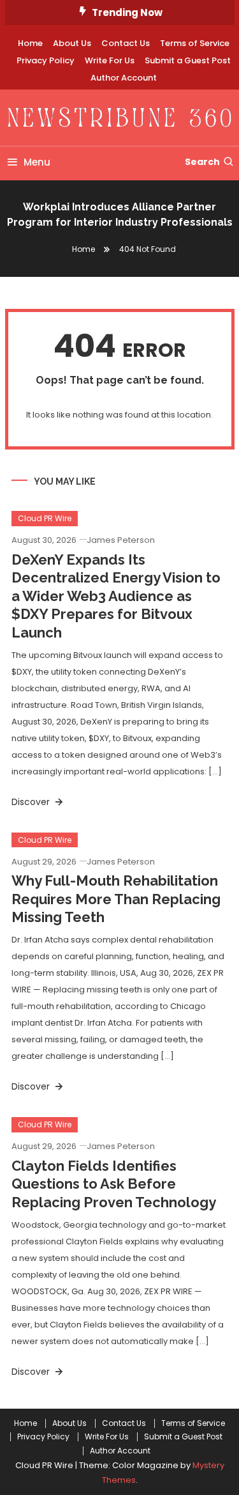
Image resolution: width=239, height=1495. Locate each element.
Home (30, 43)
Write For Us (109, 60)
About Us (72, 43)
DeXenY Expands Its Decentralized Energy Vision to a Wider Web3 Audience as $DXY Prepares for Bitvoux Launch (116, 596)
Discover (31, 801)
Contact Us (125, 43)
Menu (37, 162)
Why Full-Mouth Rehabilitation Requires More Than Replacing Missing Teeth (116, 898)
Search (202, 161)
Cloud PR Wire (44, 518)
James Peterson (121, 540)
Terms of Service (194, 43)
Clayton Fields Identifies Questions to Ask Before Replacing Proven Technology (113, 1183)
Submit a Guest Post (188, 60)
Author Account (124, 78)
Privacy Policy (46, 60)
